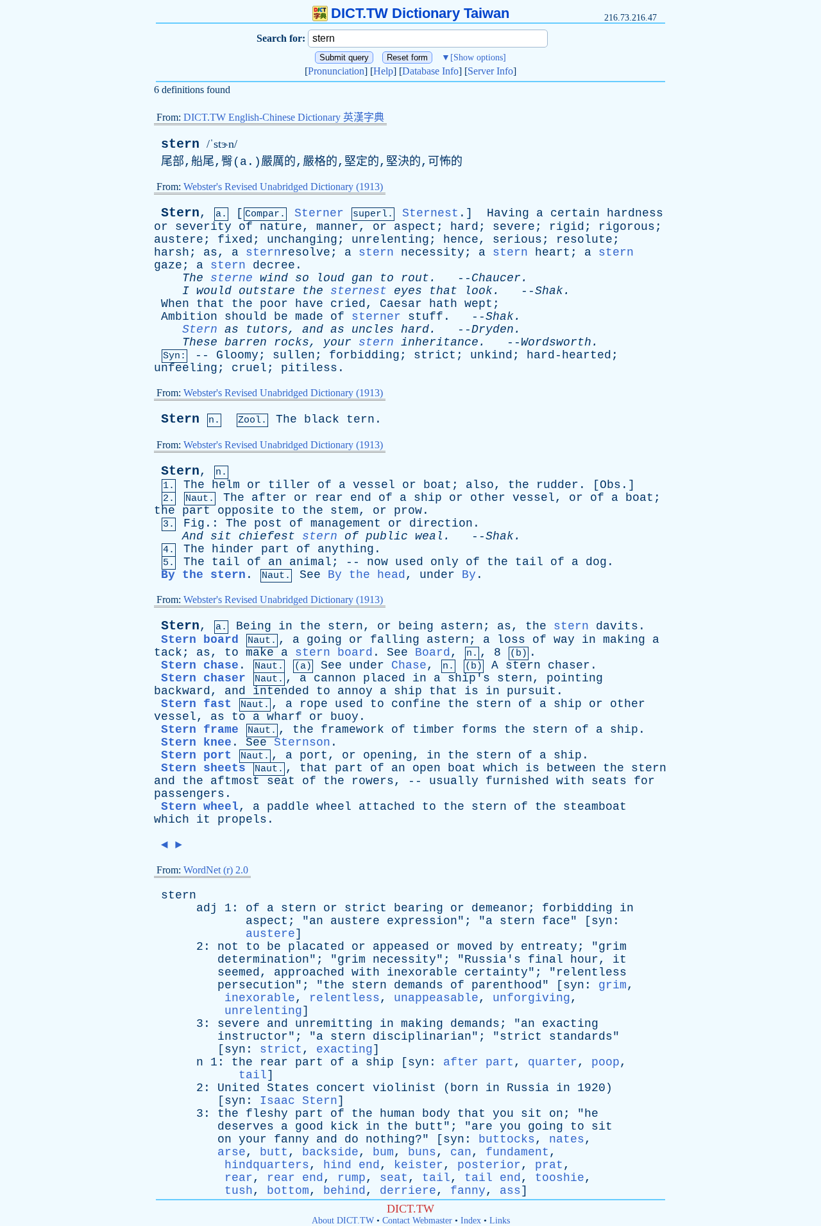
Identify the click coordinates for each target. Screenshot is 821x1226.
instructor (252, 1036)
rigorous (626, 226)
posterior (489, 1165)
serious (517, 239)
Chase (409, 665)
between (571, 768)
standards (581, 1036)
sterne (231, 278)
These (199, 342)
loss (511, 639)
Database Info (430, 71)
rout (415, 278)
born (464, 1088)
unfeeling (185, 368)
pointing (574, 678)
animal (310, 562)
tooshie (559, 1177)
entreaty (549, 946)
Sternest (430, 213)
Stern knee (196, 742)
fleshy (267, 1113)
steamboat (595, 806)
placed (384, 678)
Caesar (401, 303)
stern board (334, 652)
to (387, 278)
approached (309, 972)
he (591, 1113)
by (507, 946)
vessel (374, 484)
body (436, 1113)
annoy (355, 691)
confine (416, 703)
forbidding (364, 355)
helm (226, 484)
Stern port (196, 755)
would (214, 291)
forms (479, 729)
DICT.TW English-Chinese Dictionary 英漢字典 (283, 117)
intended (281, 691)
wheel (333, 806)
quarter (552, 1062)
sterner (376, 316)
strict (435, 355)
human (397, 1113)
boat (437, 484)
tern (360, 419)
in (285, 626)
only (444, 562)
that (443, 291)
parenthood (506, 985)
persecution (256, 985)
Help (383, 71)
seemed (238, 972)
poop (605, 1062)
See (310, 574)
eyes (408, 291)
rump (351, 1177)
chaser (569, 665)
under (437, 574)
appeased (401, 946)
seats (609, 781)
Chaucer (496, 278)
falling (394, 639)
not (228, 946)
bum (383, 1152)
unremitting (334, 1023)
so (302, 278)
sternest (358, 291)
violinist (404, 1088)
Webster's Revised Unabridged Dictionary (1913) (283, 186)
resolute (584, 239)
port (314, 755)
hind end (351, 1165)
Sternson (302, 742)
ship (428, 497)
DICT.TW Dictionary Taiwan (420, 13)
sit (221, 536)
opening (387, 755)
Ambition (189, 316)
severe (514, 226)
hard (464, 226)
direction (441, 523)
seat (281, 781)
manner (337, 226)
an (275, 562)
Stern (180, 213)
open (426, 768)
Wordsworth (556, 342)
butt (429, 1126)
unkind (491, 355)
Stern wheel (200, 806)
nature (281, 226)
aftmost (235, 781)
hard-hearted (569, 355)
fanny (291, 1139)
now (377, 562)
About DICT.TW (343, 1220)
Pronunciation (336, 71)
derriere (408, 1190)
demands (418, 985)
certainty (496, 972)
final (545, 959)
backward (182, 691)
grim (612, 946)
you (503, 1113)
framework (352, 729)
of (246, 226)
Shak (549, 291)
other (487, 497)
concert (341, 1088)
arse (231, 1152)
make (260, 652)
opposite (245, 510)
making (624, 639)
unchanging (302, 239)
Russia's (492, 959)
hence (460, 239)
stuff (425, 316)
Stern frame (200, 729)
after (269, 497)
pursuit (531, 691)
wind (274, 278)
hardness (635, 213)
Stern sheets (203, 768)
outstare (267, 291)
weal (429, 536)
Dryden (492, 329)
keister (418, 1165)
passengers (189, 793)
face (556, 921)
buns (422, 1152)
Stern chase (200, 665)
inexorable (422, 972)
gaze (168, 265)
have (309, 303)
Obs (610, 484)
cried (348, 303)
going (324, 639)
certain (575, 213)
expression (422, 921)
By (469, 574)
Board (432, 652)
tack (168, 652)
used (409, 562)
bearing (418, 908)
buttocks (506, 1139)
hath (443, 303)
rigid (566, 226)
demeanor (499, 908)
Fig (194, 523)
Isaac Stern (298, 1100)
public (387, 536)
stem (344, 510)
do (351, 1139)
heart (552, 252)
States (288, 1088)
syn (602, 921)
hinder (233, 549)
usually (453, 781)
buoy (344, 716)
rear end (295, 1177)
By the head (366, 574)
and (312, 329)
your (337, 342)
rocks (291, 342)
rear (329, 497)
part (196, 510)
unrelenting (390, 239)
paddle (288, 806)
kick (344, 1126)
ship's (469, 678)
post (268, 523)
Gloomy (237, 355)
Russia (528, 1088)
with (570, 781)
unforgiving (531, 998)
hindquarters (266, 1165)
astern (462, 626)
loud (330, 278)
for (644, 781)
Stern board (200, 639)
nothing (390, 1139)
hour (584, 959)
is (471, 691)
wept (478, 303)
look (478, 291)
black (321, 419)
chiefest (267, 536)
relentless (591, 972)
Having (508, 213)
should (245, 316)
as (210, 252)
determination (263, 959)
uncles (372, 329)
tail (226, 562)
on (556, 1113)
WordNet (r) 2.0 (215, 869)
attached (387, 806)
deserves (245, 1126)
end (360, 497)
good (309, 1126)
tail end (492, 1177)
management (345, 523)
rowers (372, 781)
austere (178, 239)
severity (203, 226)
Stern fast (196, 703)
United (238, 1088)
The (192, 278)
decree (274, 265)
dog (596, 562)
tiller (289, 484)
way (564, 639)
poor (274, 303)
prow (408, 510)
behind (344, 1190)
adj (206, 908)
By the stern (203, 574)
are (482, 1126)
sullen (294, 355)
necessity (432, 252)
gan (362, 278)
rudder (557, 484)
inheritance (439, 342)
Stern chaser (203, 678)
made (309, 316)
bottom (288, 1190)
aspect (415, 226)
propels (242, 819)
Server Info (490, 71)
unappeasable (436, 998)
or (161, 226)
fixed (235, 239)
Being (253, 626)
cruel (249, 368)
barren (245, 342)
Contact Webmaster (417, 1220)
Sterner (319, 213)
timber (433, 729)
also (480, 484)
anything (345, 549)
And (192, 536)
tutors (267, 329)
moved (475, 946)
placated (316, 946)
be (281, 316)
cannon (335, 678)
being (416, 626)
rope (314, 703)
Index (471, 1220)
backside (330, 1152)
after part (478, 1062)
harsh (171, 252)
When (175, 303)
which (500, 768)
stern (180, 144)
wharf (284, 716)
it (203, 819)
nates (566, 1139)
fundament (517, 1152)
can (460, 1152)
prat (549, 1165)
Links (499, 1220)
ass (510, 1190)
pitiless (309, 368)
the (312, 291)
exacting (570, 1023)
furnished (517, 781)
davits (617, 626)
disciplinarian (422, 1036)
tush (238, 1190)
